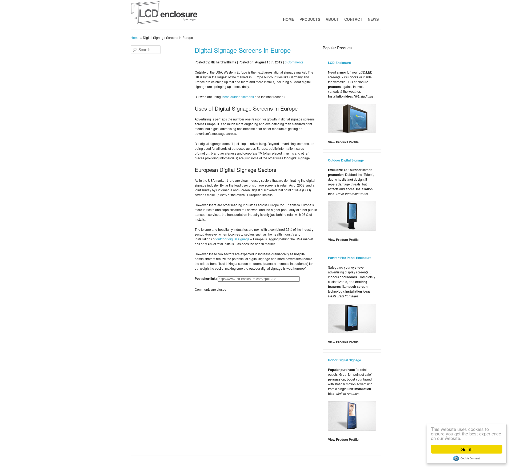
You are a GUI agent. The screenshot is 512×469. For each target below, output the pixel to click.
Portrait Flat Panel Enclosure (349, 257)
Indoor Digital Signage (344, 360)
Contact (353, 19)
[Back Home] (164, 14)
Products (309, 19)
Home (288, 19)
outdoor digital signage (233, 239)
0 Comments (294, 62)
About (332, 19)
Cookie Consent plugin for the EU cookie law (466, 458)
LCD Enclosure (339, 62)
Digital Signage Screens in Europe (243, 50)
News (373, 19)
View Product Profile (343, 142)
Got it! (467, 449)
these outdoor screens (238, 96)
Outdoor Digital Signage (346, 160)
